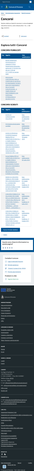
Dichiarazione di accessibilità (8, 436)
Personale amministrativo (8, 316)
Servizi (19, 463)
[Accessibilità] (4, 466)
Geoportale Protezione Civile (8, 412)
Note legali (4, 433)
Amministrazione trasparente (13, 13)
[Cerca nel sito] (29, 7)
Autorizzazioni (5, 332)
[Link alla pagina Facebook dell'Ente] (2, 454)
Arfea (2, 423)
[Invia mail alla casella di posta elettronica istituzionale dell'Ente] (16, 383)
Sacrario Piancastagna (7, 425)
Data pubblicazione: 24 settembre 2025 (25, 118)
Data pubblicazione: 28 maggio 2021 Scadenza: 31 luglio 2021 (25, 199)
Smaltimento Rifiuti (6, 420)
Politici (3, 318)
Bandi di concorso (26, 13)
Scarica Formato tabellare (10, 230)
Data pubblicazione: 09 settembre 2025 (25, 127)
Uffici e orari (4, 388)
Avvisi (2, 352)
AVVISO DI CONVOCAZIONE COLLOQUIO (10, 117)
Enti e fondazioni (5, 310)
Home (2, 13)
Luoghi (3, 361)
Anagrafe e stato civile (7, 330)
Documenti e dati (5, 308)
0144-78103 (9, 378)
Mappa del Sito (12, 465)
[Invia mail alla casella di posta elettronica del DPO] (16, 400)
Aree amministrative (6, 305)
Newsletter (4, 457)
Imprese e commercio (7, 338)
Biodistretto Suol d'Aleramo (8, 418)
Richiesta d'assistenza (7, 446)
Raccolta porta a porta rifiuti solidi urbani (12, 428)
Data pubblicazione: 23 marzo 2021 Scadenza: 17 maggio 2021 (25, 216)
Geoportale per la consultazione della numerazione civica (16, 415)
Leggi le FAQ (4, 440)
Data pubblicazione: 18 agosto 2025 (25, 136)
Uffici (2, 321)
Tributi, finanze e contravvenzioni (10, 340)
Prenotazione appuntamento (9, 444)
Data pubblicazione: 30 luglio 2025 (26, 158)
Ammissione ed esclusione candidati (13, 125)
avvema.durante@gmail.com (9, 404)
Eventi (3, 363)
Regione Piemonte (6, 2)
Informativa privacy (6, 431)
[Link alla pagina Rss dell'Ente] (5, 454)
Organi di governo (6, 313)
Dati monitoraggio (6, 463)
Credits (30, 463)
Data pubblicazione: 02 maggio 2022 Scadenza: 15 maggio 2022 (25, 182)
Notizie (3, 349)
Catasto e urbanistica (7, 335)
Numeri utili (4, 391)
